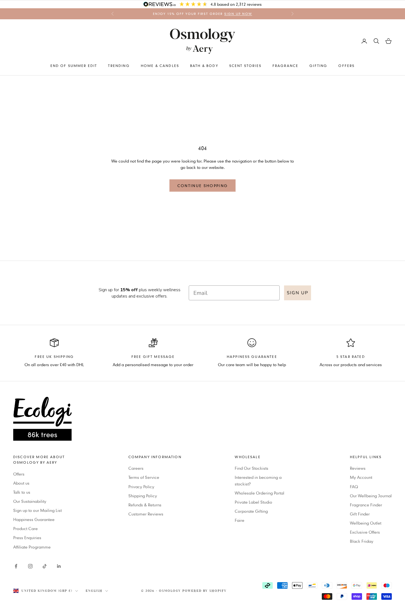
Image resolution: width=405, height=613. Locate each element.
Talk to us (21, 492)
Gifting (318, 65)
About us (21, 482)
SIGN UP (297, 293)
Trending (118, 65)
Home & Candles (160, 65)
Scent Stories (245, 65)
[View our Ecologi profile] (202, 419)
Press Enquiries (27, 537)
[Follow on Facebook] (16, 566)
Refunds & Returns (144, 504)
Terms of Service (143, 477)
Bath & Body (204, 65)
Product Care (25, 528)
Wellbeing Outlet (365, 522)
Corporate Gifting (251, 511)
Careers (136, 468)
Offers (346, 65)
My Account (361, 477)
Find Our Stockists (251, 468)
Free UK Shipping (54, 356)
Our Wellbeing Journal (371, 495)
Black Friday (361, 541)
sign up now (238, 14)
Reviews (358, 468)
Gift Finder (360, 513)
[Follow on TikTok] (44, 566)
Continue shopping (202, 185)
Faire (239, 520)
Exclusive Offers (365, 532)
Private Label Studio (253, 501)
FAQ (354, 486)
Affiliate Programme (32, 546)
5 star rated (350, 356)
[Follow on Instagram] (30, 566)
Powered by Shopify (204, 591)
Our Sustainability (29, 501)
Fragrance (285, 65)
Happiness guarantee (252, 356)
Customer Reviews (145, 513)
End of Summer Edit (73, 65)
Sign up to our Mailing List (37, 510)
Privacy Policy (141, 486)
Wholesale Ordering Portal (259, 492)
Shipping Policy (142, 495)
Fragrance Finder (366, 504)
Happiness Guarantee (34, 519)
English (94, 591)
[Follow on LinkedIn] (59, 566)
